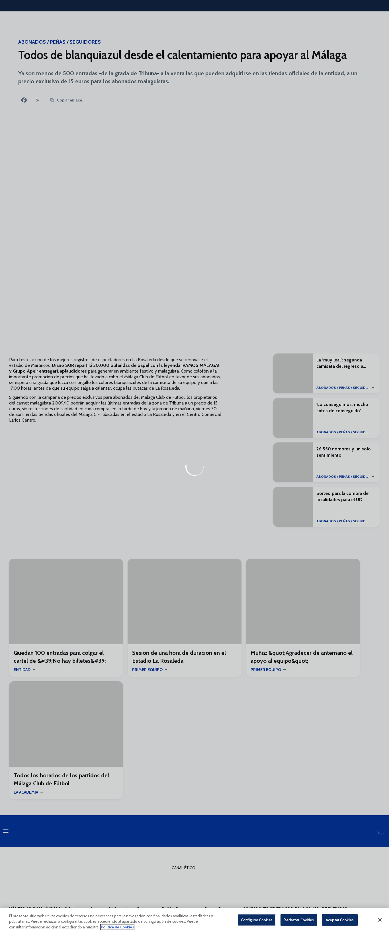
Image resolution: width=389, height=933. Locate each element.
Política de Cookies (117, 927)
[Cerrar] (380, 920)
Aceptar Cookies (340, 919)
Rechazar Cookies (299, 919)
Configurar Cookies (257, 919)
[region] (194, 920)
